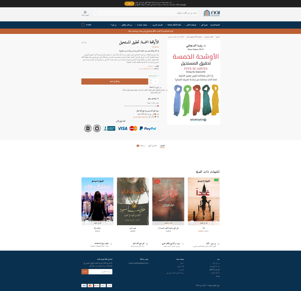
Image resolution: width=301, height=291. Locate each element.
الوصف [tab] (162, 145)
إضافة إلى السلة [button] (133, 236)
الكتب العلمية (152, 89)
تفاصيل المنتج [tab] (152, 145)
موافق (129, 3)
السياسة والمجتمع (160, 89)
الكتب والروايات (208, 37)
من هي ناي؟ (216, 263)
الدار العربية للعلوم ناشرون (146, 68)
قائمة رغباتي (180, 266)
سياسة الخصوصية (215, 266)
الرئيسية (218, 37)
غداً (204, 228)
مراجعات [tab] (141, 145)
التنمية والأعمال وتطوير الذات (194, 37)
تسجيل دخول (85, 15)
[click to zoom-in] (192, 82)
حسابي (182, 263)
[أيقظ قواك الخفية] (82, 42)
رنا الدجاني (151, 66)
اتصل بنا (181, 269)
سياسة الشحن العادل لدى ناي (140, 116)
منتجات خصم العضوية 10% (130, 89)
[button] (86, 25)
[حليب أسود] (133, 201)
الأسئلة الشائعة (215, 273)
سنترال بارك (97, 228)
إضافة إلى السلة (114, 81)
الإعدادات (183, 5)
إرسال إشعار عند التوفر (204, 236)
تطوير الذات (153, 92)
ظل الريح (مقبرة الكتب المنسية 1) (168, 228)
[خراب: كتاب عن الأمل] (85, 42)
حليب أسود (132, 228)
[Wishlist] (191, 181)
